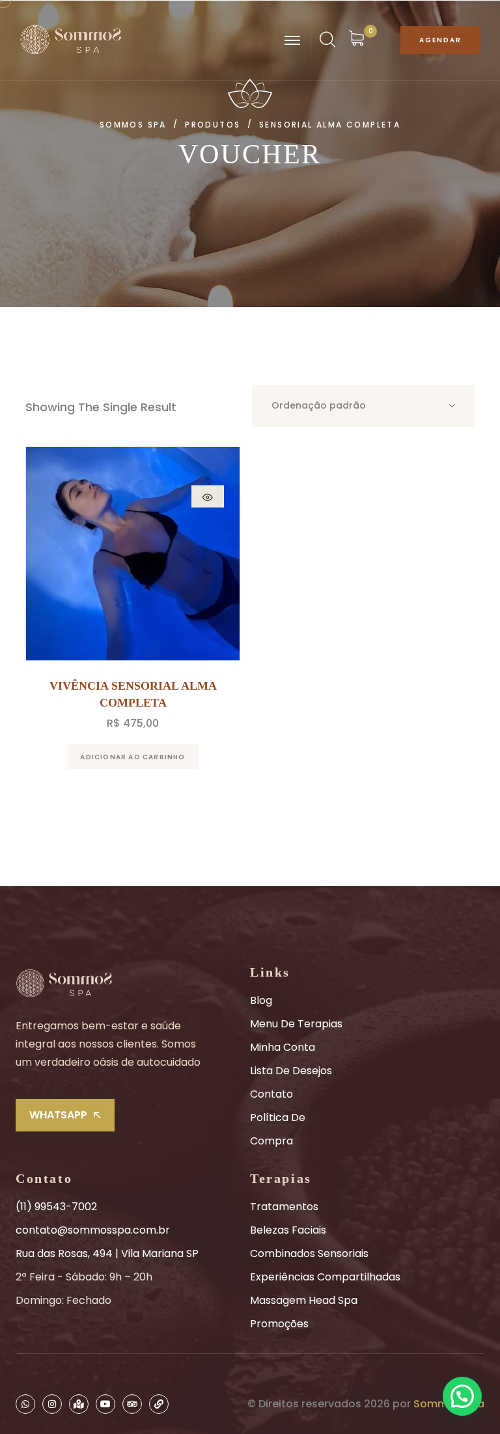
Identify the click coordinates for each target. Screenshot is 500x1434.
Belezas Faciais (288, 1230)
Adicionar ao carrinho (132, 757)
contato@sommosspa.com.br (93, 1230)
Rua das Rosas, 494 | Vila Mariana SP (107, 1253)
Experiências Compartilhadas (325, 1276)
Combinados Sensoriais (309, 1253)
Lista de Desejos (291, 1070)
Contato (271, 1094)
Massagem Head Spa (303, 1300)
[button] (462, 1396)
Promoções (279, 1323)
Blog (261, 1000)
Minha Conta (282, 1047)
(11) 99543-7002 (56, 1206)
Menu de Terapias (296, 1023)
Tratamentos (284, 1206)
